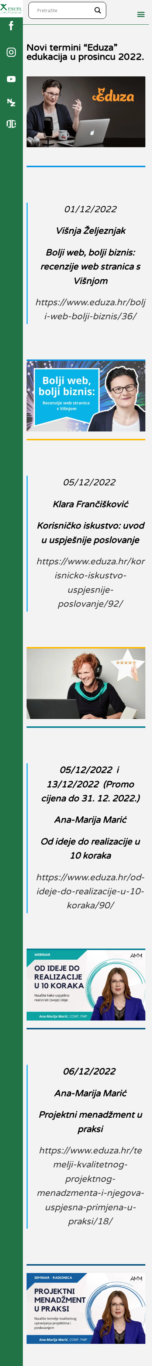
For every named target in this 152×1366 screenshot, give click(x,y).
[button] (141, 14)
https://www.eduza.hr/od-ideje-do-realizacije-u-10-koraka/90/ (90, 891)
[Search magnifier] (98, 10)
